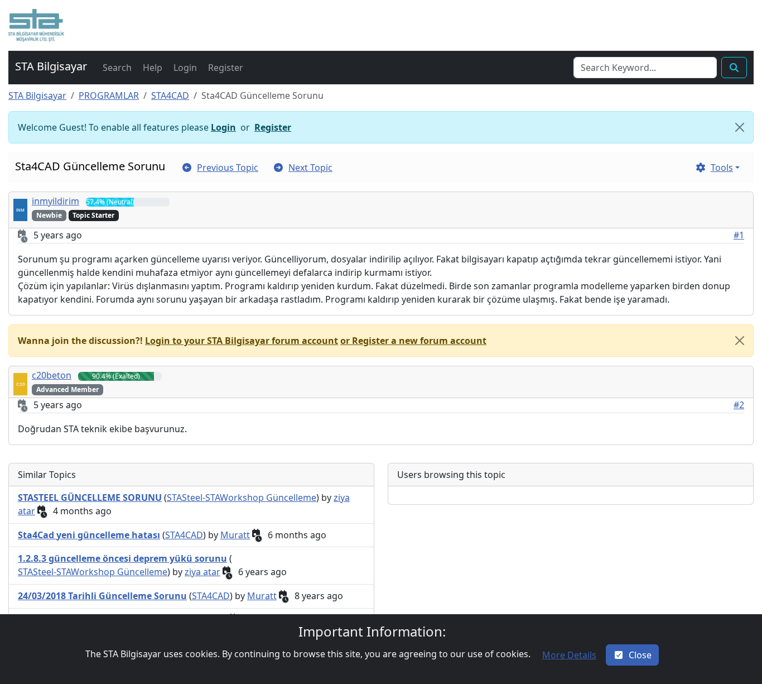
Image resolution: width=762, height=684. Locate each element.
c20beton (51, 375)
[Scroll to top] (741, 664)
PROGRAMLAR (109, 95)
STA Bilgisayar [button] (51, 66)
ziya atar (202, 572)
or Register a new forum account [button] (413, 340)
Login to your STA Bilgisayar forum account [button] (241, 340)
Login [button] (223, 127)
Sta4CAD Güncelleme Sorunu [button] (90, 166)
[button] (36, 25)
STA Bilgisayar (37, 95)
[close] (739, 340)
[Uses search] (734, 67)
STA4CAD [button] (184, 535)
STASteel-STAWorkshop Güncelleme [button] (241, 497)
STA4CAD (170, 95)
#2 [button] (739, 405)
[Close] (739, 127)
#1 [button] (739, 235)
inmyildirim (55, 201)
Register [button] (272, 127)
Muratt (235, 535)
